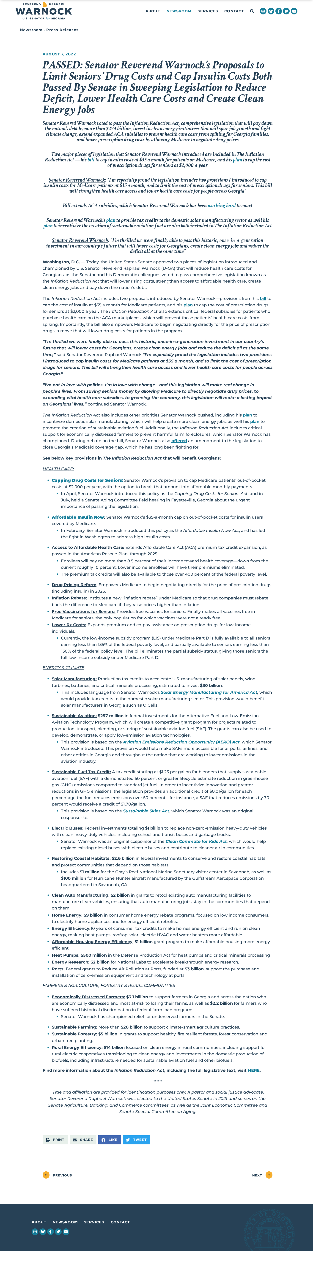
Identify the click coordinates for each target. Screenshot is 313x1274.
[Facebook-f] (278, 11)
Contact (234, 11)
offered (179, 440)
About (153, 11)
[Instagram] (263, 11)
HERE (254, 1070)
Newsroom (179, 11)
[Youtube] (294, 11)
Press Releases (62, 30)
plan (188, 304)
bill (263, 298)
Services (208, 11)
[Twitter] (286, 11)
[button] (252, 11)
